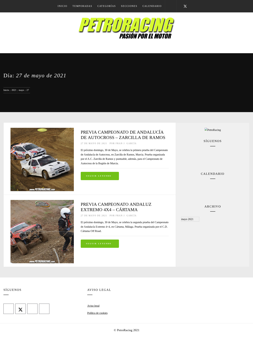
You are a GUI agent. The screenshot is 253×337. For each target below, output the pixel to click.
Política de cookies (97, 313)
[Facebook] (187, 157)
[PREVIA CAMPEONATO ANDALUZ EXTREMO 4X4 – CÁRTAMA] (42, 202)
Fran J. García (126, 143)
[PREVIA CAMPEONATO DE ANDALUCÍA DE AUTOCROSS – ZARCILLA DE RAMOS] (42, 129)
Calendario (152, 6)
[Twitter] (202, 157)
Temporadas (82, 6)
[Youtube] (232, 157)
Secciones (129, 6)
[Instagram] (217, 157)
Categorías (106, 6)
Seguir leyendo (99, 176)
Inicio (62, 6)
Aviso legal (93, 305)
